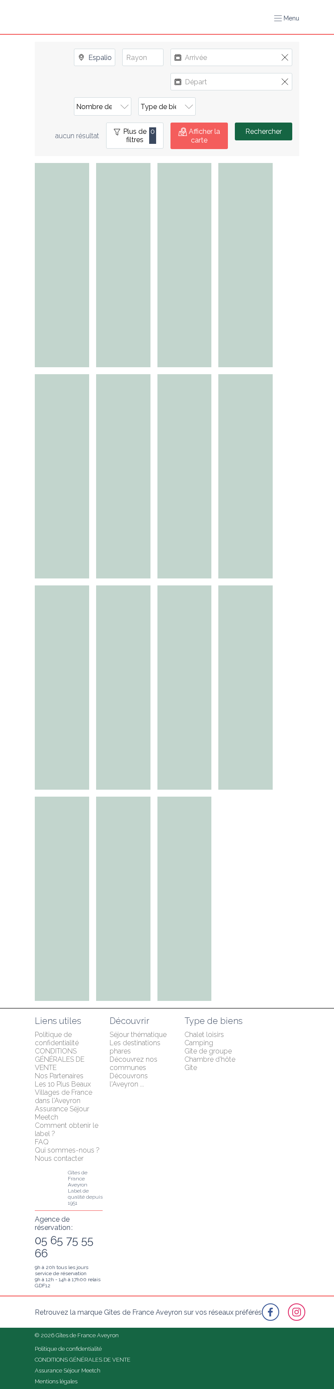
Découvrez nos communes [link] (134, 1063)
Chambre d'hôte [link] (209, 1059)
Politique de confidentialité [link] (57, 1038)
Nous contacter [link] (59, 1158)
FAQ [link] (42, 1142)
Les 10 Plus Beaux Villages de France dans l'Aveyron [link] (64, 1092)
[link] (270, 1312)
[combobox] (94, 57)
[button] (286, 18)
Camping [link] (198, 1043)
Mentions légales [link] (56, 1381)
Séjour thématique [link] (138, 1034)
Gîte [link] (190, 1067)
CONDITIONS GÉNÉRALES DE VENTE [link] (60, 1059)
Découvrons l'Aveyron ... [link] (130, 1080)
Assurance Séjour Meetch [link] (67, 1370)
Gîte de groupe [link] (208, 1051)
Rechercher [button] (263, 131)
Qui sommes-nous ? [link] (67, 1150)
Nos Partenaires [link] (59, 1076)
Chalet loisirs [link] (204, 1034)
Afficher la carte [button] (204, 135)
